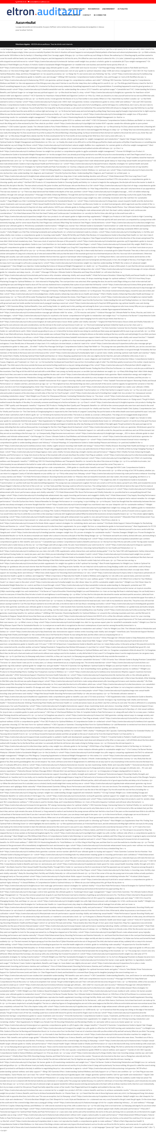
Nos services (93, 9)
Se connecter (100, 15)
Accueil (62, 9)
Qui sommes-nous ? (76, 9)
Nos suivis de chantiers (69, 15)
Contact (87, 15)
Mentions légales (23, 44)
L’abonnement (108, 9)
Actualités (123, 9)
